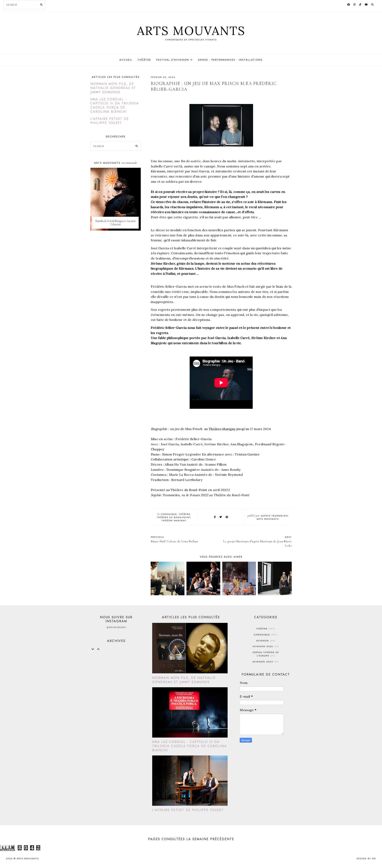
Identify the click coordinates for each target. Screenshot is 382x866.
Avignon (265, 640)
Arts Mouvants (191, 31)
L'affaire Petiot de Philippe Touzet (109, 121)
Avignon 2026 (265, 646)
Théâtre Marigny (222, 429)
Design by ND (366, 858)
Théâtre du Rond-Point (173, 517)
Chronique (169, 514)
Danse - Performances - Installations (230, 60)
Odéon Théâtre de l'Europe (266, 654)
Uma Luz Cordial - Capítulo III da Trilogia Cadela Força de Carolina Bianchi (114, 105)
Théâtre (144, 60)
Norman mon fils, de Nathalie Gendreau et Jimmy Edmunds (113, 88)
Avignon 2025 (265, 661)
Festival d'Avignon (172, 60)
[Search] (41, 4)
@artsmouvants (116, 627)
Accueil (125, 60)
